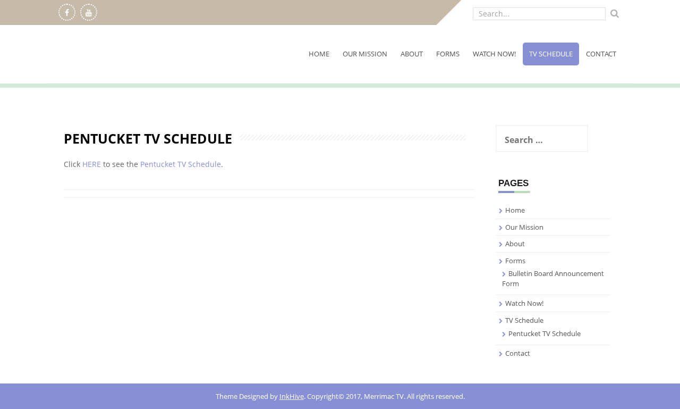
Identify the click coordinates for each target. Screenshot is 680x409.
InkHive (291, 396)
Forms (448, 54)
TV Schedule (551, 54)
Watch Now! (494, 54)
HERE (91, 164)
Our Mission (365, 54)
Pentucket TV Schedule (180, 164)
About (412, 54)
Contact (601, 54)
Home (319, 54)
